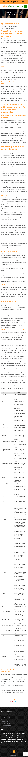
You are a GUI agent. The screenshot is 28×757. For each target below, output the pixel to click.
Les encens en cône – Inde (7, 744)
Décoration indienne (6, 714)
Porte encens (4, 719)
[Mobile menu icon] (25, 6)
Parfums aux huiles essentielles (11, 718)
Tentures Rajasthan (6, 725)
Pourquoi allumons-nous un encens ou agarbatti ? (13, 742)
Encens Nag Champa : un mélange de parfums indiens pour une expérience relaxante (13, 734)
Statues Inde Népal (6, 723)
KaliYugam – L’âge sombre (8, 731)
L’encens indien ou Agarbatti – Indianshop (12, 739)
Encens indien (4, 716)
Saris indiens (4, 721)
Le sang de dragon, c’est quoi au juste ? (11, 737)
